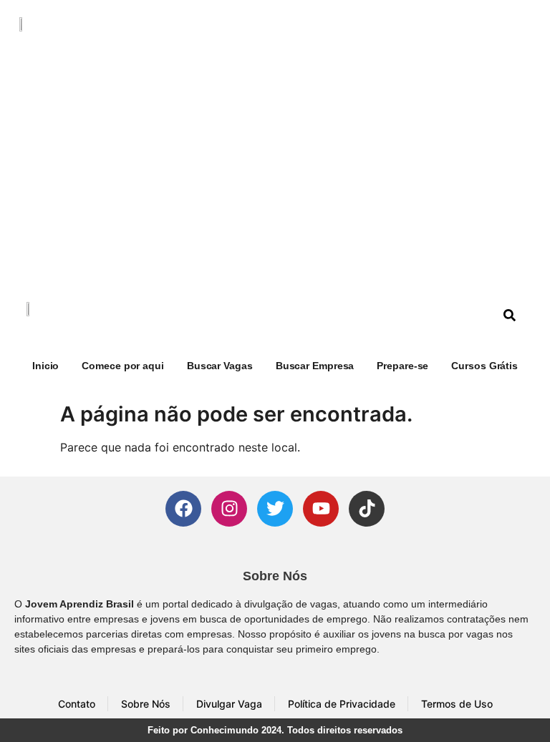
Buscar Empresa (315, 365)
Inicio (45, 365)
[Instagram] (229, 509)
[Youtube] (321, 509)
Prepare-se (402, 365)
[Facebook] (183, 509)
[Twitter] (275, 509)
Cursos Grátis (484, 365)
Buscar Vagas (220, 365)
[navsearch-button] (510, 317)
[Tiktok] (367, 509)
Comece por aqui (123, 365)
